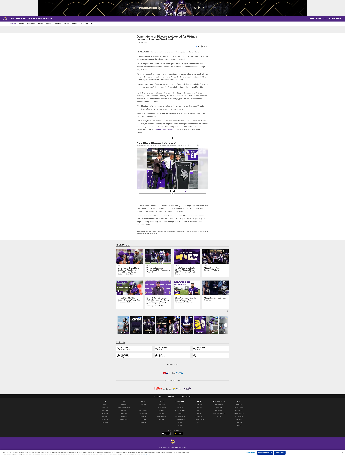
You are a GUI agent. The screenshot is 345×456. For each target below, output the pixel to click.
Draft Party (218, 416)
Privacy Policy (146, 454)
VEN (143, 407)
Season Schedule (219, 404)
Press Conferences (143, 410)
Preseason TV (143, 422)
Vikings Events (218, 407)
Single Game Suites (199, 419)
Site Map (239, 425)
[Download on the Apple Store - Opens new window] (166, 433)
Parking (180, 413)
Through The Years (161, 416)
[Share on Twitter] (198, 47)
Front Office (105, 422)
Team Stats (105, 416)
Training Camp (218, 410)
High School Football (239, 413)
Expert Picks (124, 416)
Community (239, 404)
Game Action (161, 410)
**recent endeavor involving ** (165, 129)
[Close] (342, 453)
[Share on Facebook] (195, 47)
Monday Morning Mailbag (124, 407)
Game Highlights (143, 413)
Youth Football (238, 410)
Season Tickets (199, 404)
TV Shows (143, 419)
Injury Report (105, 410)
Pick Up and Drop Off (180, 416)
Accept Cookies (280, 452)
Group (198, 410)
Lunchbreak (123, 410)
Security (180, 422)
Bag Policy (180, 407)
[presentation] (228, 311)
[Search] (309, 18)
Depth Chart (105, 407)
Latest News (123, 404)
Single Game (199, 407)
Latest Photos (161, 404)
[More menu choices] (54, 18)
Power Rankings (123, 419)
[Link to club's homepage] (5, 18)
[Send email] (202, 47)
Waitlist (199, 413)
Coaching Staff (105, 419)
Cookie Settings (250, 452)
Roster (104, 404)
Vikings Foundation (238, 407)
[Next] (186, 191)
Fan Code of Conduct (180, 410)
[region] (172, 453)
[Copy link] (205, 46)
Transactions (105, 413)
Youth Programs (239, 416)
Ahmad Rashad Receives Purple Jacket (156, 142)
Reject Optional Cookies (265, 452)
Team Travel (161, 419)
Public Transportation (180, 419)
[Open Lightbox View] (172, 172)
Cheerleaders (161, 413)
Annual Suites (199, 416)
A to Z (180, 404)
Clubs (198, 422)
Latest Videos (143, 404)
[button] (171, 311)
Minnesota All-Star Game (219, 413)
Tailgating (180, 425)
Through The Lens (161, 407)
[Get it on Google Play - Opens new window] (178, 434)
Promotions (239, 422)
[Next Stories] (225, 325)
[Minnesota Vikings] (172, 442)
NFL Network (143, 416)
